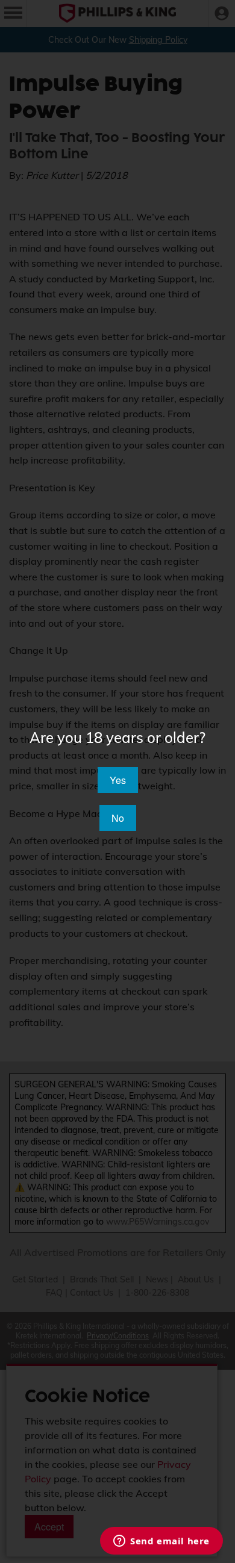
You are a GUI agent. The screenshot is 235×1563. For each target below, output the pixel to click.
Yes (118, 780)
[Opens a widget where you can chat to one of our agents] (161, 1542)
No (117, 818)
